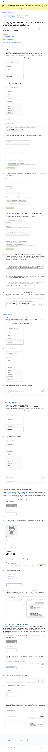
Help (26, 747)
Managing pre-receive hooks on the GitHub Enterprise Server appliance (17, 17)
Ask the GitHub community (10, 740)
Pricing (33, 747)
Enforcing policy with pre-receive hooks (10, 16)
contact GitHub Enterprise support (31, 8)
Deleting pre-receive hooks (8, 39)
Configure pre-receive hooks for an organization (12, 41)
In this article (5, 34)
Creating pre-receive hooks (8, 36)
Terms (12, 747)
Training (41, 747)
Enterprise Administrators (7, 15)
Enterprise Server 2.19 (7, 12)
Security (19, 747)
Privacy (15, 747)
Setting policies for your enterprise (21, 15)
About (44, 747)
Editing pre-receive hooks (7, 37)
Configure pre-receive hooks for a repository (11, 42)
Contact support (24, 740)
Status (23, 747)
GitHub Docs (8, 2)
